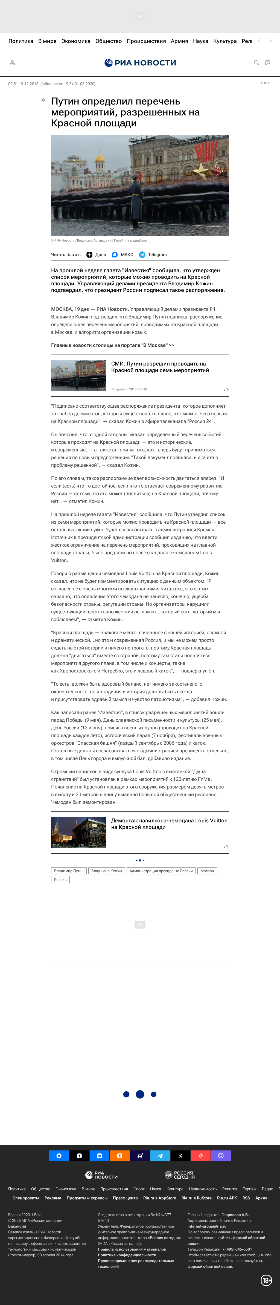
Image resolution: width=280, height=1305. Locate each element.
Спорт (139, 1189)
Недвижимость (203, 1189)
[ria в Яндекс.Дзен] (79, 1155)
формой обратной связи (210, 1266)
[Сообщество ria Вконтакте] (99, 1155)
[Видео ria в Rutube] (140, 1155)
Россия (60, 879)
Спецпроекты (26, 1198)
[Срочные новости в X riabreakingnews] (201, 1155)
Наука (155, 1189)
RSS (246, 1198)
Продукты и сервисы (87, 1198)
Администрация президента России (161, 871)
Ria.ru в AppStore (159, 1198)
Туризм (249, 1189)
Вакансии (17, 1226)
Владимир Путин (69, 871)
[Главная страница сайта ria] (140, 63)
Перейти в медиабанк (130, 240)
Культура (175, 1189)
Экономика (66, 1189)
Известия (125, 514)
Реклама (53, 1198)
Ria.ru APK (227, 1198)
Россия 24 (200, 421)
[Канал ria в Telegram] (160, 1155)
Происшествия (114, 1189)
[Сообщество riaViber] (221, 1155)
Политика (17, 1189)
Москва (207, 871)
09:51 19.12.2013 (23, 84)
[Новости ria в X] (180, 1155)
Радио (267, 1189)
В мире (88, 1189)
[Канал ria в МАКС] (59, 1155)
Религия (229, 1189)
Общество (40, 1189)
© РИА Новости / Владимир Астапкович (81, 240)
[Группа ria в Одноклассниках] (120, 1155)
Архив (261, 1198)
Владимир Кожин (106, 871)
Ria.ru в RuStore (197, 1198)
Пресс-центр (125, 1198)
